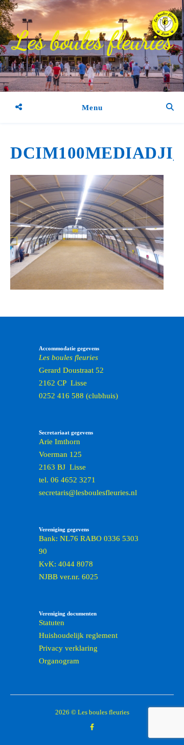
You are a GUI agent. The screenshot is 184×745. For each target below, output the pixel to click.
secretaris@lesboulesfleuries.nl (88, 493)
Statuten (51, 623)
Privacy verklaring (68, 648)
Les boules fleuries (92, 41)
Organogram (59, 661)
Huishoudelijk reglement (78, 635)
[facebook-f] (92, 727)
